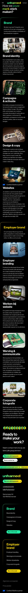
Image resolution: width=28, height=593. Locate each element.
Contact (25, 3)
